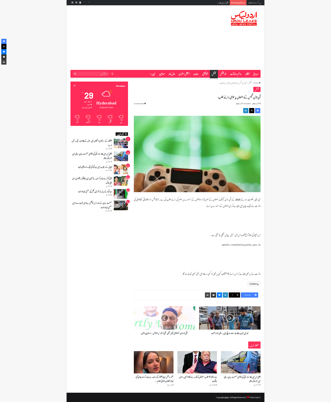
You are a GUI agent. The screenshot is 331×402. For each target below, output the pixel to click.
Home (256, 83)
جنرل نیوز (172, 74)
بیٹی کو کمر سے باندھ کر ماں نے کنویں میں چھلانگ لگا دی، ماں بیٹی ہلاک (92, 180)
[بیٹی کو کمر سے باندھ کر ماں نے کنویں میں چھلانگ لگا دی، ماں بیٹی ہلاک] (121, 181)
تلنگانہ (247, 74)
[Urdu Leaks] (244, 18)
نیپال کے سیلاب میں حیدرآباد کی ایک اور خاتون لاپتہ (95, 166)
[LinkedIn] (245, 110)
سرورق (256, 74)
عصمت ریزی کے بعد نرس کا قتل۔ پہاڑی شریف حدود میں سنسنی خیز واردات (92, 205)
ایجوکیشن (205, 74)
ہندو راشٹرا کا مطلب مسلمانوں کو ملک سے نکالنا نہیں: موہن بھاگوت (198, 379)
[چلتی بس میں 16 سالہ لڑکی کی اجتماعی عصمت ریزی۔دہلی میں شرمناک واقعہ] (241, 362)
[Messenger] (219, 295)
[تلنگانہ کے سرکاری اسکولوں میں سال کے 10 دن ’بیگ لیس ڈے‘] (121, 143)
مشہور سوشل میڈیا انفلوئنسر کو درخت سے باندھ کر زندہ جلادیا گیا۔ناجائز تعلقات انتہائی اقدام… (154, 379)
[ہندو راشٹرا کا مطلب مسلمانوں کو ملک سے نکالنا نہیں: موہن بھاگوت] (197, 362)
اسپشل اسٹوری (184, 74)
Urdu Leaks (254, 397)
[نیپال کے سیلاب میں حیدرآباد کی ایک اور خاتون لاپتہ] (121, 169)
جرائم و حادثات (235, 74)
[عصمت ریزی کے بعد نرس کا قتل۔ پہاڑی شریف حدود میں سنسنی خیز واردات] (121, 205)
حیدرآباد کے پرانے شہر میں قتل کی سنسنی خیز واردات (95, 191)
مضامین (162, 74)
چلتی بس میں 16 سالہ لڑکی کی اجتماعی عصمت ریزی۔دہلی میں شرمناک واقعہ (207, 2)
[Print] (207, 295)
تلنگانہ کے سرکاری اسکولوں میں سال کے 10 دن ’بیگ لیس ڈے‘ (92, 143)
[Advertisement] (165, 50)
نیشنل (214, 74)
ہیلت (195, 74)
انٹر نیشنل (223, 74)
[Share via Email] (213, 295)
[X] (251, 110)
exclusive (253, 283)
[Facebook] (257, 110)
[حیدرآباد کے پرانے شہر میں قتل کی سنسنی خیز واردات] (121, 194)
